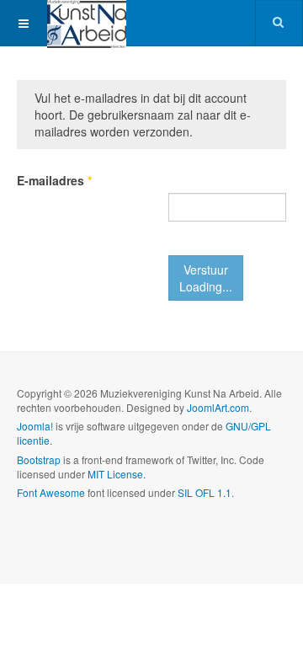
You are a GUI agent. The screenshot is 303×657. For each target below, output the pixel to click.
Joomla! (35, 426)
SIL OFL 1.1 (204, 492)
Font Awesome (51, 492)
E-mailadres (54, 180)
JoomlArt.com (218, 407)
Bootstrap (39, 459)
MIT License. (117, 474)
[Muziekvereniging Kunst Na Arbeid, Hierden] (86, 23)
